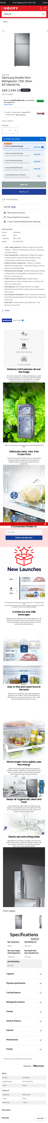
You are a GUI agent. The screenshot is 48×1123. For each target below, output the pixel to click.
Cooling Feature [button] (13, 992)
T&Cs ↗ (42, 139)
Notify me (24, 192)
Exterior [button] (10, 1030)
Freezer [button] (9, 1011)
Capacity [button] (10, 973)
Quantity (5, 125)
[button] (2, 8)
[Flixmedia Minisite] (13, 321)
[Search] (43, 14)
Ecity (13, 207)
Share (7, 310)
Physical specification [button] (15, 983)
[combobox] (24, 14)
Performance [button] (12, 1039)
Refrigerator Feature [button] (15, 1002)
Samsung (5, 75)
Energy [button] (9, 1049)
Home (5, 22)
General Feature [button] (13, 1021)
